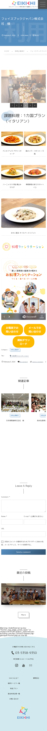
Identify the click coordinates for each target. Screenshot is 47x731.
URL (2, 528)
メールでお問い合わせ (35, 329)
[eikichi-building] (23, 3)
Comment (5, 497)
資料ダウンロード (23, 342)
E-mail (26, 516)
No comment (24, 362)
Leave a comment (37, 362)
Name (3, 516)
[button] (42, 4)
